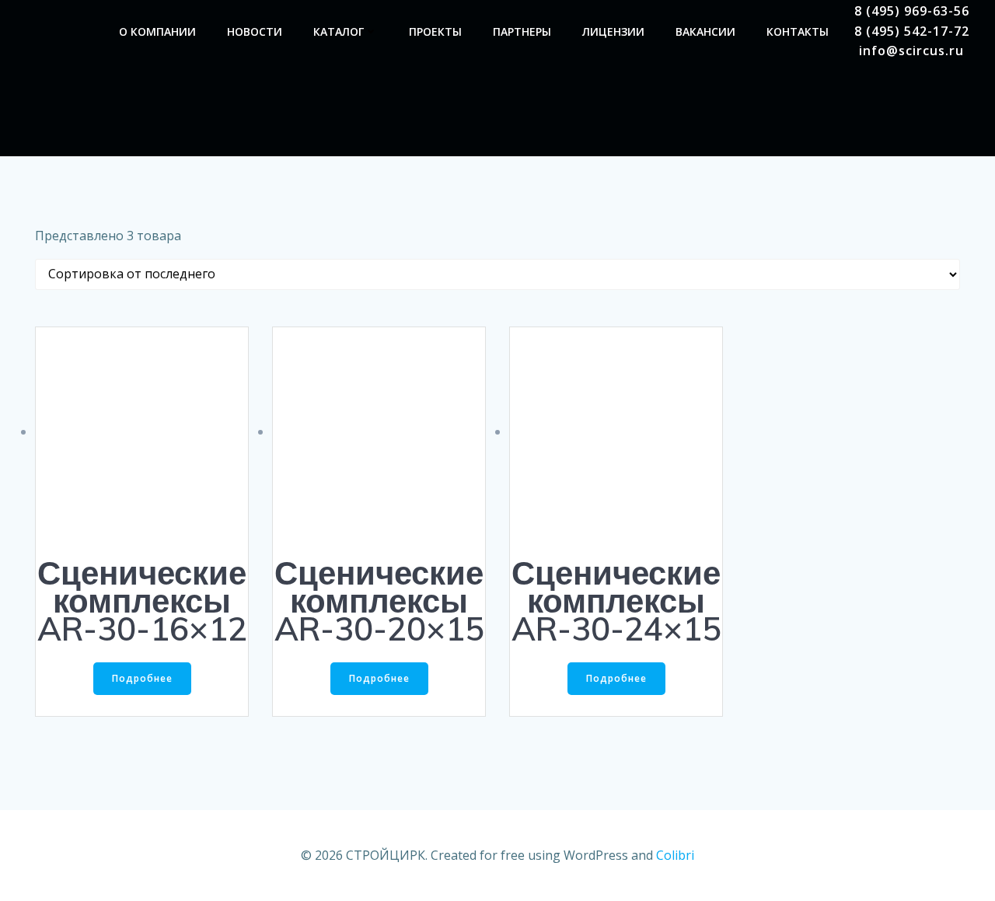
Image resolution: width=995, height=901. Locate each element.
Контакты (797, 31)
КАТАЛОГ (338, 31)
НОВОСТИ (254, 31)
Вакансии (705, 31)
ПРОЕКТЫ (435, 31)
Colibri (675, 855)
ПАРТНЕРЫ (522, 31)
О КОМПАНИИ (157, 31)
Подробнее (142, 678)
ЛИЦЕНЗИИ (613, 31)
